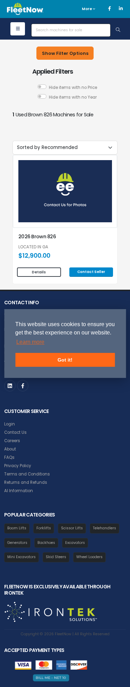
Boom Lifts (16, 528)
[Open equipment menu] (17, 28)
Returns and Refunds (25, 482)
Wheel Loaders (89, 557)
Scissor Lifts (72, 528)
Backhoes (46, 542)
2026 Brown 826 (37, 236)
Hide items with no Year (73, 97)
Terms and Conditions (27, 474)
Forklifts (43, 528)
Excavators (75, 542)
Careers (12, 441)
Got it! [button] (65, 360)
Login (9, 424)
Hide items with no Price (73, 87)
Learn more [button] (30, 342)
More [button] (87, 8)
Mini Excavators (21, 557)
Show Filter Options (65, 53)
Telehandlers (104, 528)
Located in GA (33, 247)
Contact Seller (91, 271)
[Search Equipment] (118, 30)
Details (39, 272)
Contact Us (15, 432)
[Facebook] (109, 9)
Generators (17, 542)
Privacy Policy (17, 466)
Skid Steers (56, 557)
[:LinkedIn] (10, 385)
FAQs (9, 457)
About (10, 449)
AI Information (18, 491)
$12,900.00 (34, 255)
